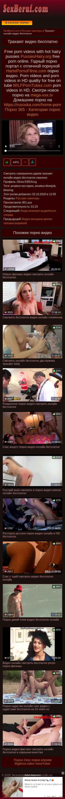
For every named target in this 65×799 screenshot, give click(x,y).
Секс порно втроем (37, 760)
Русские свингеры (27, 198)
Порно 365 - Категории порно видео (32, 112)
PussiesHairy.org (36, 56)
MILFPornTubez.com (32, 85)
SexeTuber (42, 763)
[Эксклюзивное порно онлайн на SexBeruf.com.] (25, 8)
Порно (18, 760)
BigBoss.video (24, 763)
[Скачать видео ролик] (32, 162)
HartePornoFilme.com (26, 70)
